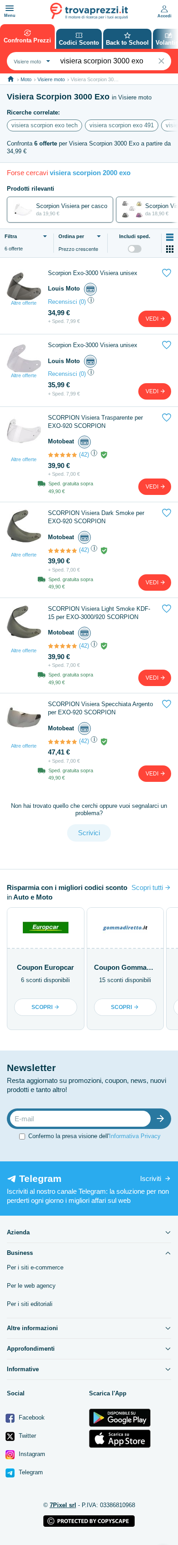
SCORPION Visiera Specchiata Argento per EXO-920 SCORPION (100, 708)
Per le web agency (31, 1285)
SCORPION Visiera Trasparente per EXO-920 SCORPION (95, 421)
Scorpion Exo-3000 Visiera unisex (92, 273)
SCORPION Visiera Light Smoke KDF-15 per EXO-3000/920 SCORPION (99, 612)
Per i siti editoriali (29, 1304)
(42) (84, 454)
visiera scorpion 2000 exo (90, 173)
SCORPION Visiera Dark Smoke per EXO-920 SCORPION (96, 517)
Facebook (31, 1417)
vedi (153, 319)
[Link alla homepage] (11, 79)
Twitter (26, 1435)
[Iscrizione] (162, 1118)
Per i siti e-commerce (35, 1267)
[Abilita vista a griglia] (169, 249)
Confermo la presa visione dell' (94, 1136)
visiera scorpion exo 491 (121, 125)
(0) (82, 301)
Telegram (30, 1472)
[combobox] (31, 61)
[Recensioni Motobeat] (62, 455)
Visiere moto (51, 79)
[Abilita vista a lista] (169, 237)
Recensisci (62, 301)
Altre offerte (24, 303)
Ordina (71, 236)
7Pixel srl (63, 1505)
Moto (26, 79)
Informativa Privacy (135, 1136)
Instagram (31, 1454)
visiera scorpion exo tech (44, 125)
